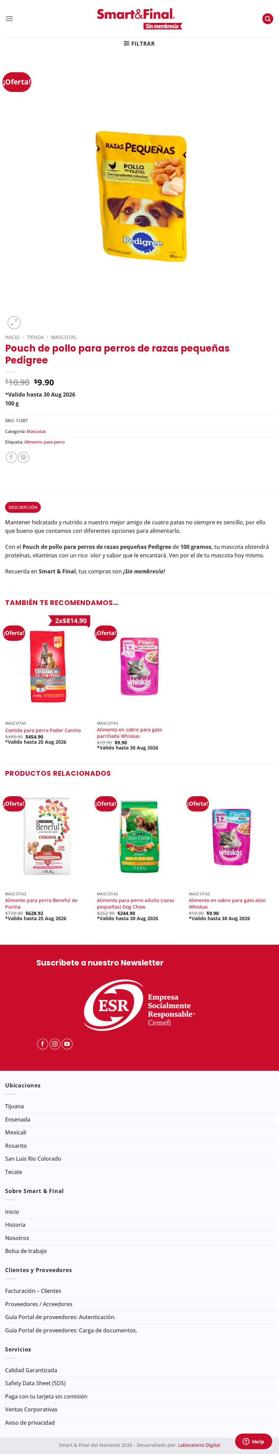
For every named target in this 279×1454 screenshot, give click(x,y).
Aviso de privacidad (30, 1422)
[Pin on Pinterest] (23, 457)
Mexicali (15, 1132)
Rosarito (16, 1145)
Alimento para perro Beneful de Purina (41, 903)
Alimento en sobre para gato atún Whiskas (227, 903)
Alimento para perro (44, 442)
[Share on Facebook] (11, 457)
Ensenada (17, 1119)
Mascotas (64, 337)
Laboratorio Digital (199, 1445)
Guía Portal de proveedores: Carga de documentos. (71, 1330)
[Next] (273, 859)
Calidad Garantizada (31, 1370)
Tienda (35, 337)
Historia (15, 1224)
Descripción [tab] (23, 507)
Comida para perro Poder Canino (43, 730)
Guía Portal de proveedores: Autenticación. (60, 1317)
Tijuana (14, 1106)
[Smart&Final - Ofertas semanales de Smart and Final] (139, 18)
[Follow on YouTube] (67, 1044)
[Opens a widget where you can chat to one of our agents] (253, 1442)
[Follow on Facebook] (42, 1044)
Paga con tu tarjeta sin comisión (46, 1396)
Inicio (12, 337)
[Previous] (5, 859)
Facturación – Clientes (33, 1291)
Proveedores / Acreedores (38, 1304)
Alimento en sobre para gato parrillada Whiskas (129, 733)
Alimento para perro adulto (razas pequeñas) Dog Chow (135, 903)
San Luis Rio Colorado (33, 1158)
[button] (9, 18)
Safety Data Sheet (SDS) (35, 1383)
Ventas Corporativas (31, 1409)
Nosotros (17, 1238)
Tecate (13, 1172)
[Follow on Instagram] (55, 1044)
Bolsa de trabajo (26, 1251)
